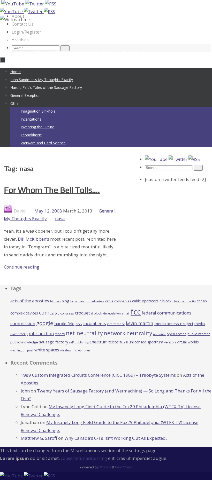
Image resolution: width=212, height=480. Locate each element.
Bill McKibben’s (33, 239)
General (107, 211)
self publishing (78, 342)
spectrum (98, 342)
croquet (82, 313)
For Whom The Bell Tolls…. (52, 190)
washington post (21, 350)
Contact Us (23, 24)
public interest (198, 334)
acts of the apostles (29, 301)
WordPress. (123, 467)
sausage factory (53, 341)
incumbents (94, 323)
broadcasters (95, 301)
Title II (124, 342)
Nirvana (105, 467)
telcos (114, 342)
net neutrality (84, 333)
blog (65, 300)
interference (116, 324)
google (44, 323)
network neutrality (128, 333)
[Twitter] (35, 4)
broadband (78, 301)
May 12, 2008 (48, 211)
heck (78, 324)
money (60, 334)
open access (176, 334)
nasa (60, 219)
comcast (49, 312)
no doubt (159, 334)
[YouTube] (13, 4)
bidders (55, 301)
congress (67, 313)
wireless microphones (75, 350)
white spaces (46, 350)
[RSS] (50, 4)
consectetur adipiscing (84, 458)
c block (165, 300)
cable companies (118, 301)
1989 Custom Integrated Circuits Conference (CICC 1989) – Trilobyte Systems (98, 375)
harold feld (64, 323)
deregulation (112, 313)
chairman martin (184, 301)
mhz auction (41, 333)
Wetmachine (29, 36)
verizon (170, 342)
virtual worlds (188, 342)
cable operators (145, 300)
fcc (136, 311)
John (25, 391)
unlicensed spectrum (146, 342)
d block (96, 313)
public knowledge (24, 342)
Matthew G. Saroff (39, 438)
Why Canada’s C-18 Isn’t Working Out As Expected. (115, 438)
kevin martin (139, 323)
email (126, 313)
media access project (173, 323)
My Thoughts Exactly (25, 219)
